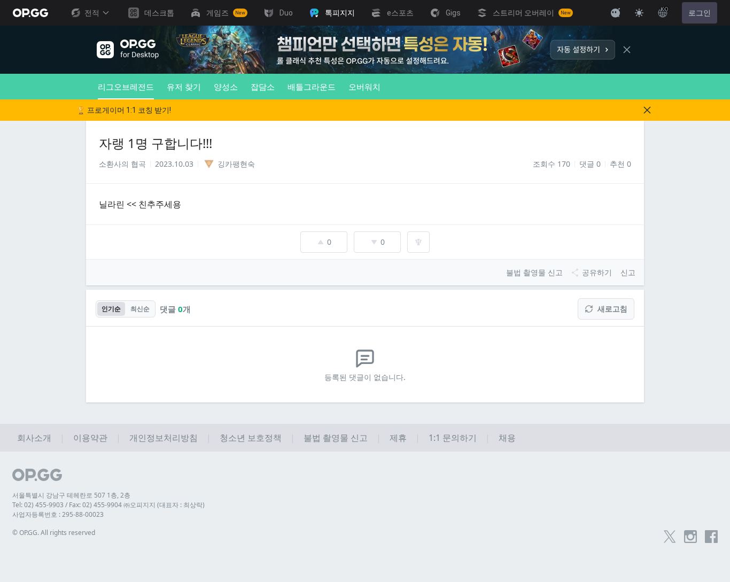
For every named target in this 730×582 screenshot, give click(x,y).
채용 (507, 437)
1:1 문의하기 (453, 438)
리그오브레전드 (126, 86)
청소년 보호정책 (251, 438)
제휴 (398, 437)
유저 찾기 (184, 86)
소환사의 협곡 (122, 164)
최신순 (140, 308)
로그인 (699, 13)
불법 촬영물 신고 (336, 438)
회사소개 (34, 437)
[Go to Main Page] (30, 13)
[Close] (626, 49)
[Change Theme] (639, 13)
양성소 (226, 86)
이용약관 (90, 438)
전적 (91, 13)
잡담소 (263, 86)
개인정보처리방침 (163, 438)
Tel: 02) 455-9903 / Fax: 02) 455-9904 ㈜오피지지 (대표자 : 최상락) (108, 504)
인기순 (111, 308)
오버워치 (364, 86)
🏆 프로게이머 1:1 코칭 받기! (123, 110)
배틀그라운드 (312, 86)
